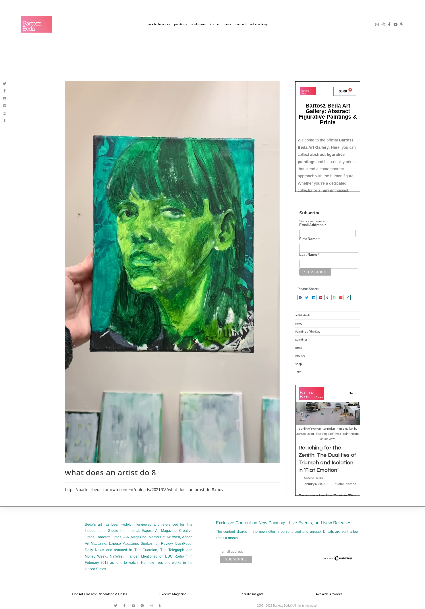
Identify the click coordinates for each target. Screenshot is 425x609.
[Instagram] (377, 24)
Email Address (312, 225)
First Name (309, 239)
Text (298, 372)
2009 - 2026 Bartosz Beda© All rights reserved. (287, 605)
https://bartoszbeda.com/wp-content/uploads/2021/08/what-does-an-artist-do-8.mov (144, 489)
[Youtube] (396, 24)
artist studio (303, 315)
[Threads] (383, 24)
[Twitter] (4, 83)
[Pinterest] (4, 105)
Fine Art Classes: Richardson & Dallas (99, 594)
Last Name (309, 255)
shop (298, 364)
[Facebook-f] (389, 24)
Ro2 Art (300, 356)
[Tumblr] (4, 120)
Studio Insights (252, 594)
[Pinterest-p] (402, 24)
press (298, 348)
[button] (300, 297)
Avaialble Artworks (329, 594)
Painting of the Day (307, 331)
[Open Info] (217, 24)
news (298, 323)
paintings (301, 339)
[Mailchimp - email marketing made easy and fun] (338, 558)
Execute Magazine (172, 594)
